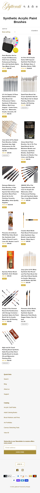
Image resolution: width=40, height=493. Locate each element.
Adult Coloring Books (10, 412)
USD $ (19, 464)
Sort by (4, 28)
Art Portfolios (8, 422)
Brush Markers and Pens (12, 417)
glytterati (17, 486)
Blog (5, 384)
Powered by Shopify (24, 486)
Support (6, 394)
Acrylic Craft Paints (10, 407)
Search (6, 379)
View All (6, 432)
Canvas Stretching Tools (11, 427)
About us (7, 389)
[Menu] (37, 6)
